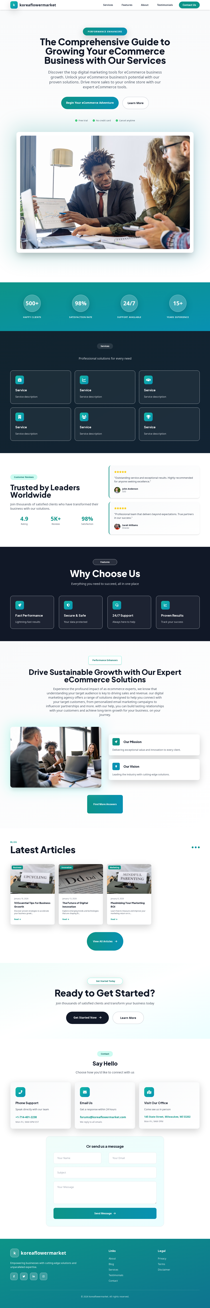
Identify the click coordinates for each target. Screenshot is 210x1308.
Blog (111, 1264)
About (145, 5)
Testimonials (165, 5)
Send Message (103, 1213)
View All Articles (103, 941)
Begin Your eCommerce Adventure (90, 102)
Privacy (162, 1258)
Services (108, 5)
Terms (161, 1264)
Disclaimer (164, 1269)
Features (127, 5)
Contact (113, 1280)
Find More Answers (105, 804)
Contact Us (189, 5)
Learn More (136, 103)
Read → (17, 919)
